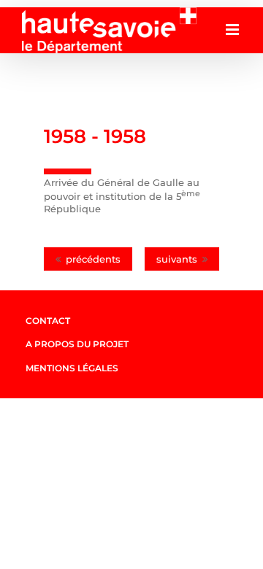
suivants (176, 259)
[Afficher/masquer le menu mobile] (233, 29)
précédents (93, 259)
